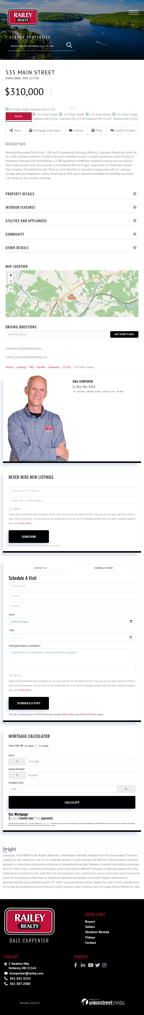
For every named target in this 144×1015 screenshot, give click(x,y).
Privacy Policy (24, 523)
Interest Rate (16, 782)
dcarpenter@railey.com (26, 973)
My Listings (79, 391)
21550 (66, 367)
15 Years (43, 746)
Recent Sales (93, 391)
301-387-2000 (19, 984)
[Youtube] (90, 965)
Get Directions (124, 334)
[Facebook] (76, 965)
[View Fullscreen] (11, 289)
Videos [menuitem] (90, 937)
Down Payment (17, 769)
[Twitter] (97, 965)
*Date (11, 614)
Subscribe (29, 536)
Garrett (41, 367)
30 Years (29, 746)
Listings (21, 367)
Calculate (72, 802)
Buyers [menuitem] (90, 921)
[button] (69, 45)
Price (11, 755)
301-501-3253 (85, 387)
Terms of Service (88, 714)
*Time (11, 630)
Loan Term (14, 745)
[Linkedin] (83, 965)
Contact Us (40, 567)
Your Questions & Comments (24, 645)
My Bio (120, 391)
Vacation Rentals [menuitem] (97, 932)
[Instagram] (104, 965)
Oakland (53, 367)
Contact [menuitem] (90, 942)
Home (9, 367)
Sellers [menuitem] (90, 927)
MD (31, 367)
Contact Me (109, 391)
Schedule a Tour (103, 567)
